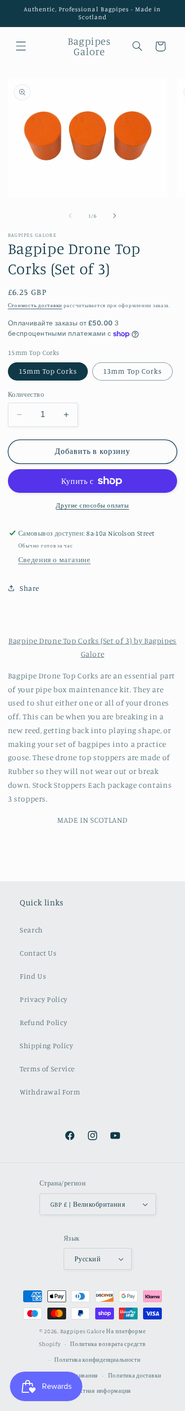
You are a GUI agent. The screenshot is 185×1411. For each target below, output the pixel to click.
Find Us (33, 976)
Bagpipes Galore (82, 1331)
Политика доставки (135, 1375)
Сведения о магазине (54, 559)
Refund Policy (43, 1022)
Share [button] (29, 588)
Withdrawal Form (50, 1092)
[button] (20, 46)
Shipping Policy (46, 1045)
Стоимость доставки (35, 305)
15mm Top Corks (48, 371)
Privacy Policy (44, 999)
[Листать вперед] (115, 216)
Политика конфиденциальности (97, 1359)
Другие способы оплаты (92, 505)
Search (31, 930)
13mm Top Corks (132, 371)
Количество (26, 394)
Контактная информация (97, 1390)
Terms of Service (47, 1068)
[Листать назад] (70, 216)
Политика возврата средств (108, 1344)
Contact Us (38, 953)
